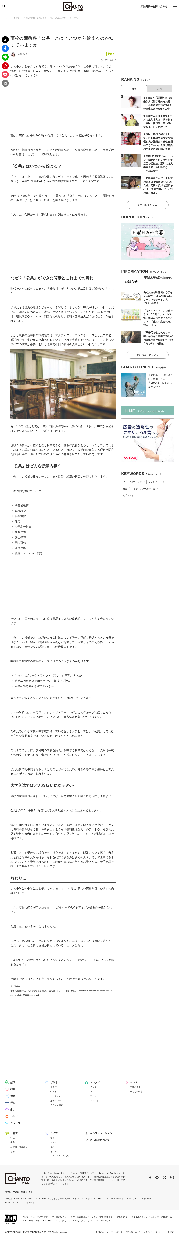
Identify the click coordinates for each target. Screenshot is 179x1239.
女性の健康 (135, 1087)
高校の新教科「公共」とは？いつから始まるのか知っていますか (51, 18)
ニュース (15, 1123)
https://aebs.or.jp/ (102, 1220)
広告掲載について (100, 1140)
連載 (12, 1096)
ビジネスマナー (57, 1096)
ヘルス (133, 1082)
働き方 (53, 1087)
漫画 (12, 1102)
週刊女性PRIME (12, 1199)
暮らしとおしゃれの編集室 (59, 1199)
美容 (52, 1147)
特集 (12, 1089)
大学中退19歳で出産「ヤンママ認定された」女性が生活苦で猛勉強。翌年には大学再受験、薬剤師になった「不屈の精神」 (158, 163)
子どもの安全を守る (132, 482)
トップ (6, 18)
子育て (16, 18)
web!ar (23, 1199)
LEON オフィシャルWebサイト (111, 1199)
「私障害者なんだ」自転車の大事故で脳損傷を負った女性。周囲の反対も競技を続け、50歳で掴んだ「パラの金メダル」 (158, 185)
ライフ (54, 1133)
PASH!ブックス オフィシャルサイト (20, 1203)
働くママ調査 (56, 1105)
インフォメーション (101, 1133)
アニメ (93, 1096)
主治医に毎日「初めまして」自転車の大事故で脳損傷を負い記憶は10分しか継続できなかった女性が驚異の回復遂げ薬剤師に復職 (158, 141)
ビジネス (55, 1082)
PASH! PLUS (40, 1199)
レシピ (14, 1116)
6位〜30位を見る (147, 205)
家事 (52, 1138)
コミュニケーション (59, 1156)
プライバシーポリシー (153, 1232)
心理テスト (128, 495)
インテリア (55, 1151)
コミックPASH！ (145, 1199)
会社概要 (170, 1232)
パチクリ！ (132, 1199)
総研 (12, 1082)
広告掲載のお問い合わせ (154, 6)
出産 (12, 1142)
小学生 (13, 1151)
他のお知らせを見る (148, 354)
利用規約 (100, 1232)
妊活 (12, 1138)
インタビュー (154, 482)
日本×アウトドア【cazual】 (84, 1199)
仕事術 (53, 1091)
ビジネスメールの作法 (144, 488)
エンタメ (95, 1082)
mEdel (30, 1199)
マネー (53, 1142)
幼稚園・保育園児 (18, 1147)
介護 (125, 488)
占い (12, 1109)
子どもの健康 (136, 1091)
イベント (94, 1101)
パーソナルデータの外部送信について (123, 1232)
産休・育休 (55, 1101)
